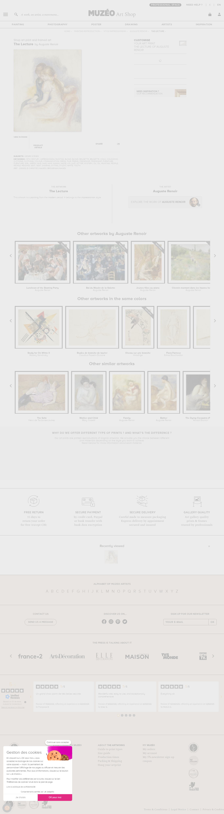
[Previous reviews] (30, 696)
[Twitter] (125, 624)
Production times (108, 757)
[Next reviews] (221, 696)
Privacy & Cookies (213, 809)
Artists (167, 25)
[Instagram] (111, 624)
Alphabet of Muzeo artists (112, 584)
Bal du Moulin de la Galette (100, 289)
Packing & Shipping (110, 761)
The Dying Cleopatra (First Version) (200, 419)
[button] (7, 808)
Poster (96, 25)
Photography (58, 25)
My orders (149, 749)
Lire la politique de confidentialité (21, 787)
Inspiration (204, 25)
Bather (163, 419)
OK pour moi (55, 797)
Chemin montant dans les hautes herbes (193, 289)
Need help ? (194, 5)
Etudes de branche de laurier (92, 354)
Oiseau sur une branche (138, 354)
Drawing (131, 25)
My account (150, 753)
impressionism (88, 197)
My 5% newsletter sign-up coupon (158, 759)
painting (34, 197)
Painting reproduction (87, 31)
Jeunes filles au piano (147, 289)
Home (67, 31)
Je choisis (20, 797)
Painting (18, 25)
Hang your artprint (109, 765)
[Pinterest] (118, 624)
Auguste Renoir (138, 31)
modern (52, 197)
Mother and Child (89, 419)
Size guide (104, 753)
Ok (212, 622)
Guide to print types (110, 749)
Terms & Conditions (155, 809)
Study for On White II (39, 354)
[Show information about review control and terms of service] (25, 702)
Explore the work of (158, 202)
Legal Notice (178, 809)
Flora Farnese (173, 354)
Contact (194, 809)
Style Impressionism (115, 31)
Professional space (165, 5)
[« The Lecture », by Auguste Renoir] (111, 557)
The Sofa (41, 419)
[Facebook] (105, 624)
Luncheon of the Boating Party (42, 289)
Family (127, 419)
